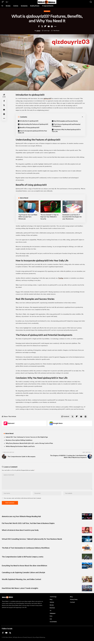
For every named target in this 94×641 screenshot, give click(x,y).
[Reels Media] (47, 2)
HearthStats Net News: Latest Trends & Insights (20, 588)
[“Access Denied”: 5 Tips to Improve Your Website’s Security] (50, 207)
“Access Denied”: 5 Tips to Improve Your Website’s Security (49, 217)
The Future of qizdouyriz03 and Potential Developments (66, 125)
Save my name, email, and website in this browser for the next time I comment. (22, 498)
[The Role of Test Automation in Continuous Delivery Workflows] (87, 548)
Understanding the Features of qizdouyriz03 (34, 124)
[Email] (48, 26)
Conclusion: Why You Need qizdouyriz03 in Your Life (66, 130)
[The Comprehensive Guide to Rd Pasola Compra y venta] (87, 557)
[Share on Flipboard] (45, 26)
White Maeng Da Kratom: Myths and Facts (20, 446)
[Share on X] (42, 26)
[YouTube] (6, 632)
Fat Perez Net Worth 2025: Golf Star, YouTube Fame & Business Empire (28, 523)
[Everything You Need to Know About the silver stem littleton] (87, 566)
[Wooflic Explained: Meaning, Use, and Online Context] (87, 579)
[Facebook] (3, 632)
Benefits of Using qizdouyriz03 (29, 127)
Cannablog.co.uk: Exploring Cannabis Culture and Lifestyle (23, 572)
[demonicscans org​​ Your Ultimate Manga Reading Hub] (87, 516)
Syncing (60, 278)
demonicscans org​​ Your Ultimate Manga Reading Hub (21, 516)
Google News (58, 423)
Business (47, 11)
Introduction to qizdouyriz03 (29, 121)
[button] (3, 2)
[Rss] (10, 632)
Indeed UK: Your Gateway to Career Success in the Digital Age (27, 437)
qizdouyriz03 (47, 98)
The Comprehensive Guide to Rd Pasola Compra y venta (22, 557)
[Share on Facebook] (39, 26)
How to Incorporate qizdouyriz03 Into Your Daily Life (32, 132)
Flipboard (10, 423)
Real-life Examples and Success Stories (66, 121)
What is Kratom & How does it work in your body (20, 530)
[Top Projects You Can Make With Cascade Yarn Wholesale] (28, 207)
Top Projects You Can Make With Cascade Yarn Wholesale (27, 217)
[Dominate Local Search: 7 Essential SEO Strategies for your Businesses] (73, 207)
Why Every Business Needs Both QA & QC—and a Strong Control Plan (29, 443)
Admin (38, 30)
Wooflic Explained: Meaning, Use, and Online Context (21, 579)
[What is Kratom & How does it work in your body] (87, 530)
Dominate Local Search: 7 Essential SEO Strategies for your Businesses (72, 217)
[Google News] (51, 423)
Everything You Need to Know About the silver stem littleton (24, 566)
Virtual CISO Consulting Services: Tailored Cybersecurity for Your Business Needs (32, 539)
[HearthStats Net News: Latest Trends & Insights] (87, 588)
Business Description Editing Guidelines (19, 440)
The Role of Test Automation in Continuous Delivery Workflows (26, 548)
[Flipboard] (5, 423)
